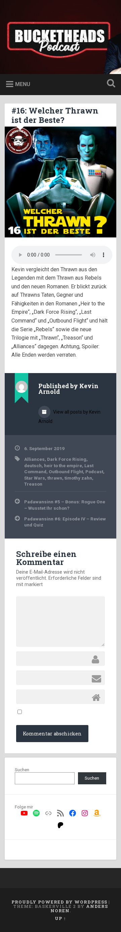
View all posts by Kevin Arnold (69, 416)
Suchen (22, 769)
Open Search (109, 84)
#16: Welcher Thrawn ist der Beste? (54, 115)
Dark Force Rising (66, 459)
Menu (22, 84)
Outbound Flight (66, 471)
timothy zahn (78, 478)
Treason (33, 484)
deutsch (33, 465)
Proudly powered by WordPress (59, 902)
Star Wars (34, 478)
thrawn (54, 478)
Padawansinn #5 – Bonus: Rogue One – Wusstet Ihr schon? (64, 504)
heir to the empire (63, 465)
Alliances (34, 459)
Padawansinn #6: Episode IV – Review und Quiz (65, 521)
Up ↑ (60, 918)
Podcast (94, 471)
